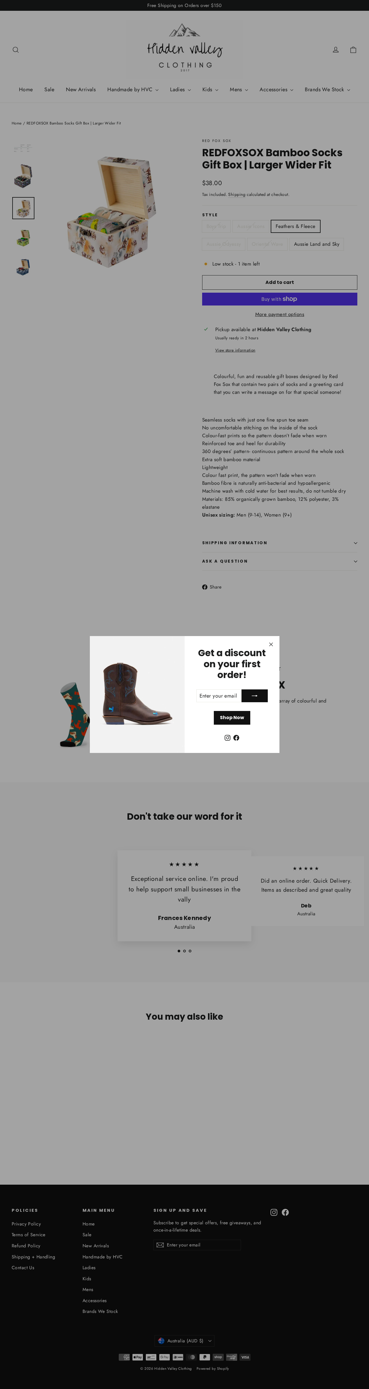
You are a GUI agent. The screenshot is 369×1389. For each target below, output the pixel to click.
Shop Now (232, 717)
